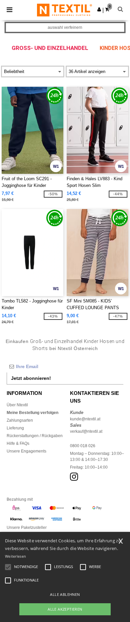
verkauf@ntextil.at (86, 431)
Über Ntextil (17, 405)
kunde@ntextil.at (85, 419)
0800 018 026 (82, 445)
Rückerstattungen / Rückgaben (35, 435)
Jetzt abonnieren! (31, 378)
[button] (99, 9)
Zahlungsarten (20, 420)
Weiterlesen (15, 556)
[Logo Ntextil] (64, 9)
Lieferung (15, 428)
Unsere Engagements (26, 451)
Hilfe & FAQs (18, 443)
